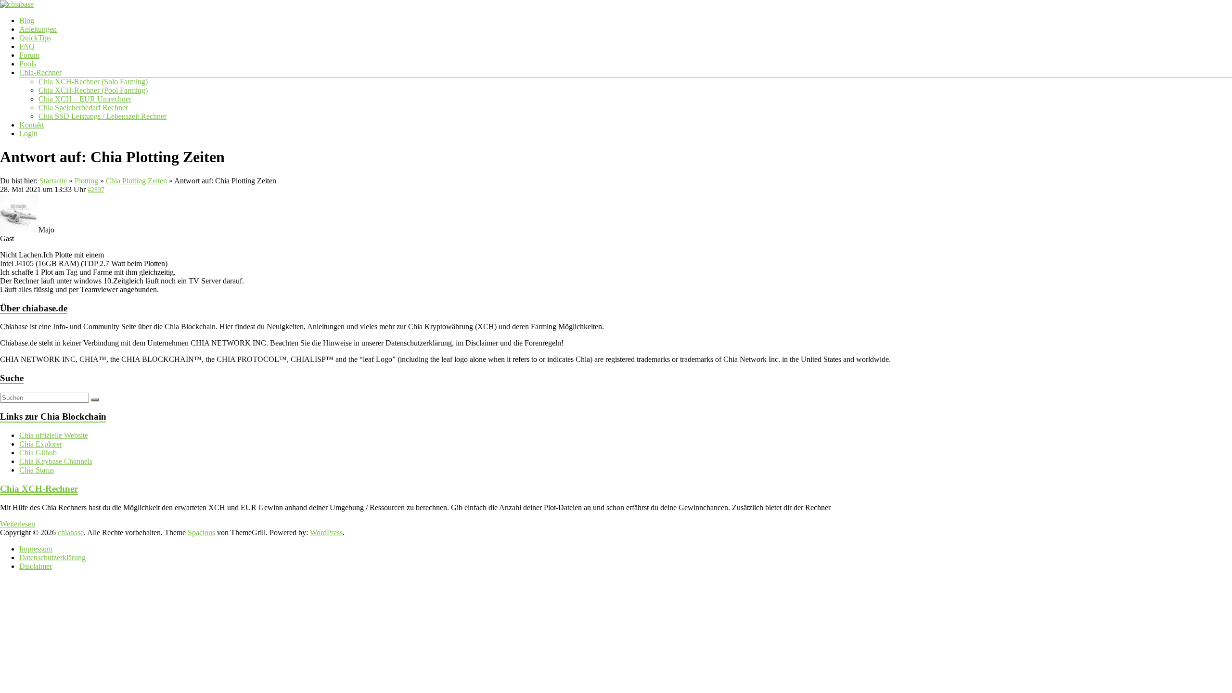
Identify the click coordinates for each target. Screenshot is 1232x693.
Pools (27, 64)
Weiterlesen (17, 524)
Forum (29, 55)
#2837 (96, 189)
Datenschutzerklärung (52, 557)
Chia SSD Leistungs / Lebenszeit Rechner (102, 116)
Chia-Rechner (40, 72)
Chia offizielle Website (53, 435)
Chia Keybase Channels (55, 461)
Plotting (86, 181)
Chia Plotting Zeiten (136, 181)
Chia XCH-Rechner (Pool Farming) (93, 90)
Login (28, 133)
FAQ (27, 46)
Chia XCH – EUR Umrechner (84, 99)
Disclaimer (35, 566)
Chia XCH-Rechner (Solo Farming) (93, 81)
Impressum (35, 549)
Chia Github (38, 453)
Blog (26, 20)
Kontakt (31, 125)
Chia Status (36, 470)
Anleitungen (38, 29)
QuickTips (35, 38)
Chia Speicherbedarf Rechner (83, 107)
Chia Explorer (40, 444)
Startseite (53, 181)
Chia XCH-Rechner (39, 489)
